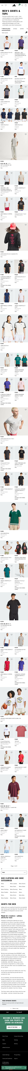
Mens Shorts (22, 883)
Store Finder (5, 1036)
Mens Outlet (22, 898)
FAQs (3, 1040)
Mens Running (13, 889)
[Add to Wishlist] (11, 38)
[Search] (22, 5)
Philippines (16, 1068)
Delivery (16, 1043)
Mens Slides (22, 886)
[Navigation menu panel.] (2, 5)
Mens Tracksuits (21, 892)
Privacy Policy (17, 1054)
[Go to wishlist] (5, 5)
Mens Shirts (13, 895)
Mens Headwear (3, 895)
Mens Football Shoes (4, 892)
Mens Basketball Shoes (4, 886)
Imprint (16, 1058)
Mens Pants (13, 886)
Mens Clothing (4, 889)
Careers (4, 1043)
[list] (14, 28)
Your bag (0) (19, 1012)
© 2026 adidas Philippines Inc (5, 1063)
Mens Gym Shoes (21, 895)
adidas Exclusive (6, 1047)
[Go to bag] (25, 5)
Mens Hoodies (4, 898)
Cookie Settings (5, 1054)
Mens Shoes (13, 898)
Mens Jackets (13, 883)
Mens (2, 883)
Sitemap (16, 1040)
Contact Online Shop (18, 1036)
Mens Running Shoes (13, 892)
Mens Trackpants (22, 889)
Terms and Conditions (7, 1058)
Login (7, 1012)
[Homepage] (14, 6)
